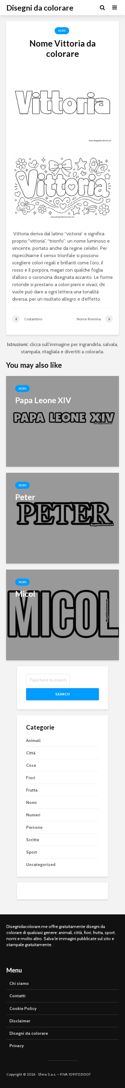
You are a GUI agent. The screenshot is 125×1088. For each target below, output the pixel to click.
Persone (34, 827)
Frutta (32, 790)
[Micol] (62, 614)
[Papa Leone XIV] (62, 421)
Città (30, 753)
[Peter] (62, 518)
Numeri (33, 815)
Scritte (32, 839)
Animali (33, 740)
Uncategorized (41, 864)
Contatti (17, 995)
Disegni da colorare (39, 7)
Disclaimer (19, 1021)
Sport (31, 852)
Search (62, 694)
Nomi (62, 31)
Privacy (16, 1045)
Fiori (30, 777)
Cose (31, 765)
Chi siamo (19, 983)
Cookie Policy (23, 1008)
